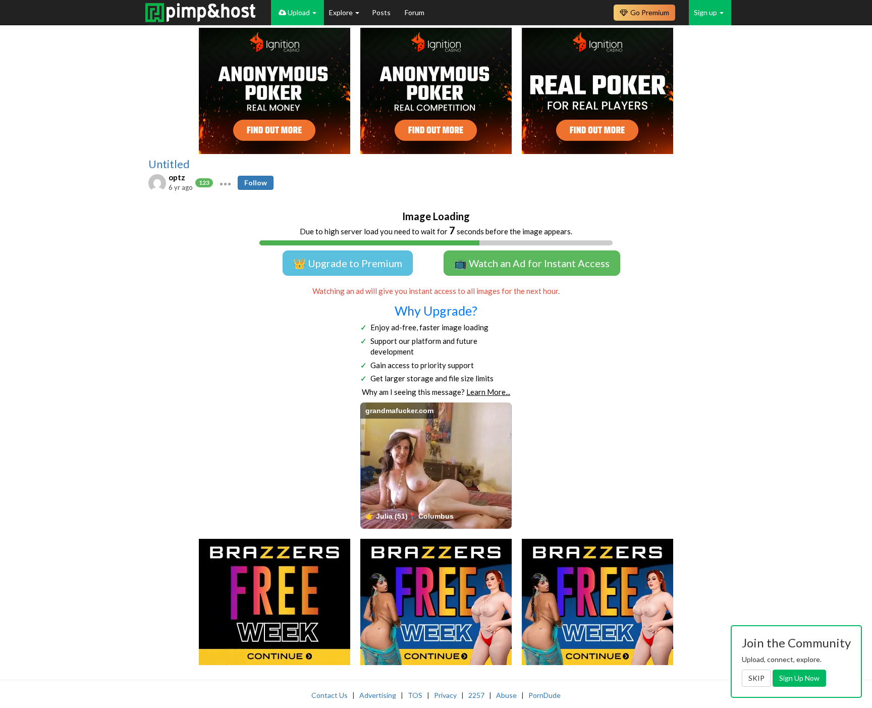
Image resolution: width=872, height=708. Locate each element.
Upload (298, 12)
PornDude (544, 695)
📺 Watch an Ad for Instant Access (532, 263)
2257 (476, 695)
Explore (341, 12)
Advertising (377, 695)
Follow (255, 182)
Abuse (506, 695)
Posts (382, 12)
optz (177, 177)
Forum (414, 12)
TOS (415, 695)
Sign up (706, 12)
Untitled (169, 164)
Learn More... (488, 391)
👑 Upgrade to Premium (347, 263)
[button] (225, 182)
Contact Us (329, 695)
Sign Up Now (799, 678)
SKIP (756, 678)
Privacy (445, 695)
